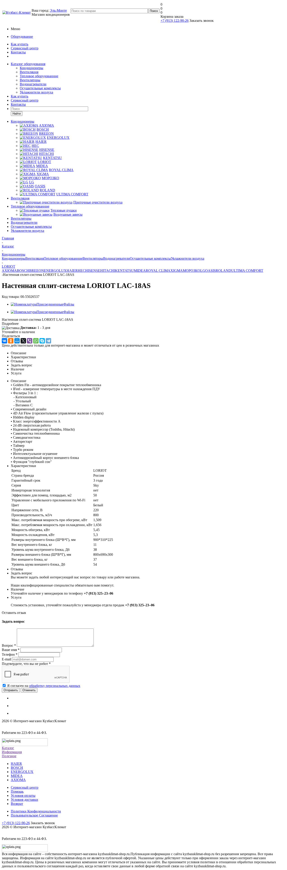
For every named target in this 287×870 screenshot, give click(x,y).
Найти (17, 113)
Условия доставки (24, 799)
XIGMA (176, 270)
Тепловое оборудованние (39, 76)
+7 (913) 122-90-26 (175, 20)
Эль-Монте (58, 10)
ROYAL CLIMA (158, 270)
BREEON (36, 270)
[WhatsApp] (36, 340)
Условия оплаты (23, 795)
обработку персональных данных (54, 686)
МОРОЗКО (191, 270)
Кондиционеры (31, 68)
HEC (81, 270)
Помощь (17, 791)
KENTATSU (124, 270)
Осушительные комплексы (40, 88)
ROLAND (223, 270)
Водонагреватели (33, 84)
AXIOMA (9, 270)
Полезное (9, 756)
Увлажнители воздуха (36, 92)
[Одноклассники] (10, 340)
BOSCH (23, 270)
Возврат (17, 804)
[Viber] (29, 340)
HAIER (72, 270)
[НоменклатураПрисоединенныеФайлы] (42, 304)
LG (202, 270)
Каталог (8, 748)
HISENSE (92, 270)
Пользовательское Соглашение (34, 815)
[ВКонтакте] (4, 340)
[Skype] (42, 340)
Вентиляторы (30, 80)
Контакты (18, 52)
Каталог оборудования (28, 64)
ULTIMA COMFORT (247, 270)
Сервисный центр (24, 48)
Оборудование (22, 36)
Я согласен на (43, 686)
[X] (23, 340)
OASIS (210, 270)
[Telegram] (48, 340)
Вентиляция (29, 72)
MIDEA (140, 270)
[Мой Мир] (17, 340)
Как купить (19, 44)
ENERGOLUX (55, 270)
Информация (12, 752)
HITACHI (107, 270)
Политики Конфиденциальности (36, 811)
